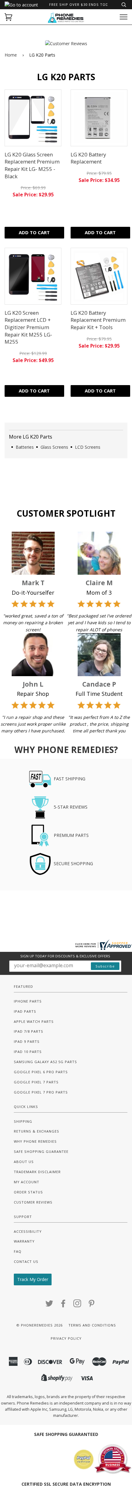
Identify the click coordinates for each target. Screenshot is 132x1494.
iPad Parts (25, 1011)
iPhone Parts (28, 1001)
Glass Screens (54, 447)
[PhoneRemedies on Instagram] (77, 1305)
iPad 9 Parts (27, 1041)
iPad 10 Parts (28, 1051)
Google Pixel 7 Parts (36, 1082)
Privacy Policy (66, 1338)
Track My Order (32, 1279)
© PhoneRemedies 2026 (39, 1325)
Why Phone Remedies (35, 1141)
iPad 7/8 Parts (28, 1031)
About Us (24, 1161)
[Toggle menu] (123, 17)
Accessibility (28, 1231)
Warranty (24, 1241)
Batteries (25, 447)
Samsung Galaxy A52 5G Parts (45, 1061)
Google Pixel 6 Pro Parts (41, 1072)
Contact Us (26, 1261)
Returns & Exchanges (36, 1131)
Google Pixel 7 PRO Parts (41, 1092)
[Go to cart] (8, 17)
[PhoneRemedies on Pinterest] (91, 1305)
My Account (26, 1182)
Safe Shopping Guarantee (41, 1151)
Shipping (23, 1121)
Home (11, 55)
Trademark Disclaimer (37, 1171)
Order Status (28, 1192)
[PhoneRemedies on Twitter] (49, 1305)
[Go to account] (21, 5)
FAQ (17, 1251)
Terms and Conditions (92, 1325)
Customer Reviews (33, 1202)
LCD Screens (87, 447)
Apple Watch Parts (34, 1021)
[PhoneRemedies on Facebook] (63, 1305)
